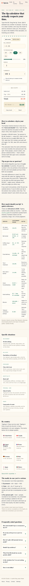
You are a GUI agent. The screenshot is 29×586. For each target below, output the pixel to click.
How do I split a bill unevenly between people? (13, 541)
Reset (20, 110)
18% (15, 52)
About (3, 581)
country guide (6, 212)
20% (20, 52)
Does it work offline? (8, 567)
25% (6, 56)
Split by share (16, 39)
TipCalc (5, 3)
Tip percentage (8, 50)
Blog (26, 2)
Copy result (9, 110)
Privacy (8, 581)
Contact (13, 581)
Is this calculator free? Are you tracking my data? (13, 561)
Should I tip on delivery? (9, 547)
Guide (10, 2)
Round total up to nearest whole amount (14, 79)
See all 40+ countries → (9, 473)
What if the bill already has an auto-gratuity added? (12, 554)
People (6, 62)
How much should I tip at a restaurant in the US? (13, 526)
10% (6, 52)
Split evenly (8, 39)
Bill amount (7, 42)
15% (11, 52)
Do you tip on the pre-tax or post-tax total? (12, 534)
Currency (7, 70)
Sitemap (18, 581)
